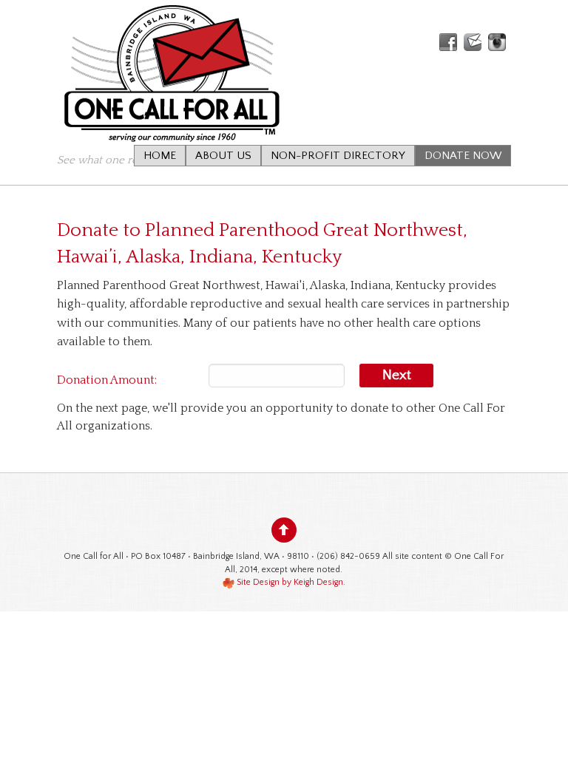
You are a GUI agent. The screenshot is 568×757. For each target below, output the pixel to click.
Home (159, 155)
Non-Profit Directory (338, 155)
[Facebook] (448, 42)
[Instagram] (497, 42)
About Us (223, 155)
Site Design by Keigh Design (288, 582)
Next (396, 375)
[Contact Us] (472, 42)
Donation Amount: (107, 380)
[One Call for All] (171, 127)
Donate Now (463, 155)
